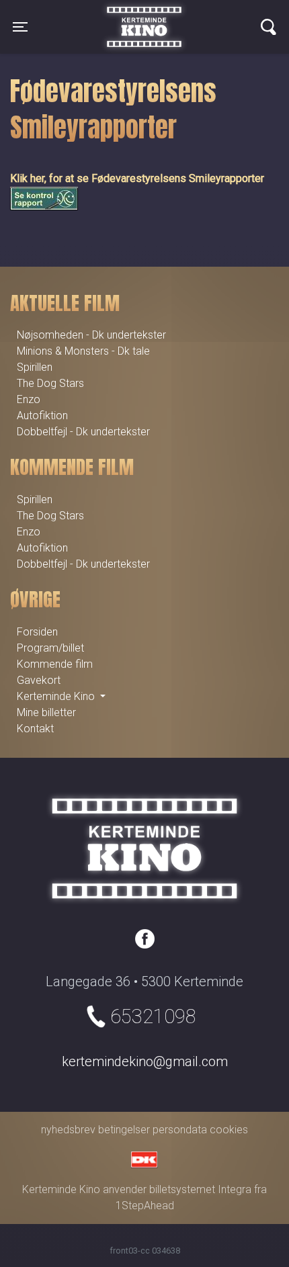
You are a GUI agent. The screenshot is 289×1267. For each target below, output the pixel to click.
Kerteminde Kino (144, 17)
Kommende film (55, 664)
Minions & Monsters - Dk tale (83, 351)
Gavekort (38, 680)
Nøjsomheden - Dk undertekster (91, 335)
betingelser (124, 1129)
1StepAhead (145, 1205)
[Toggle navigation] (268, 27)
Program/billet (50, 648)
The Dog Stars (50, 383)
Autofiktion (42, 415)
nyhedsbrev (68, 1129)
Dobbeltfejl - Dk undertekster (83, 431)
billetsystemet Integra (200, 1189)
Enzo (28, 399)
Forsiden (37, 631)
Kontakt (35, 728)
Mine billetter (46, 712)
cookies (229, 1129)
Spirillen (34, 367)
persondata (180, 1129)
